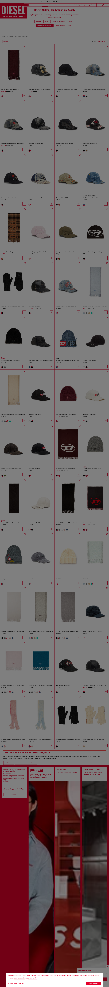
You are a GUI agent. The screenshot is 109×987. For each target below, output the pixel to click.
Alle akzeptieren (93, 983)
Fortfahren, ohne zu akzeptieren (16, 983)
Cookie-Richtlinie (32, 978)
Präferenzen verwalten (88, 977)
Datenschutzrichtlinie (19, 978)
